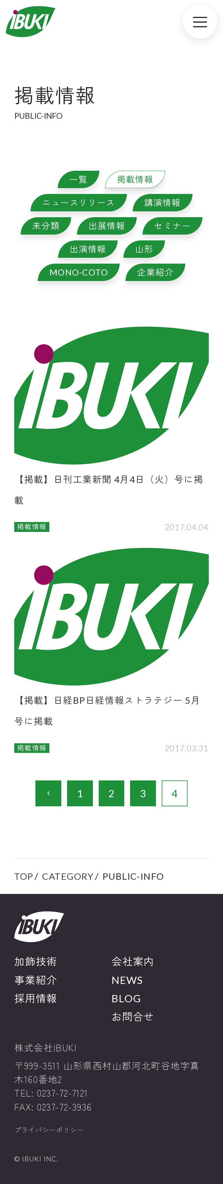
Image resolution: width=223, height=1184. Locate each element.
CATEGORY (68, 876)
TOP (23, 876)
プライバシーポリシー (49, 1130)
